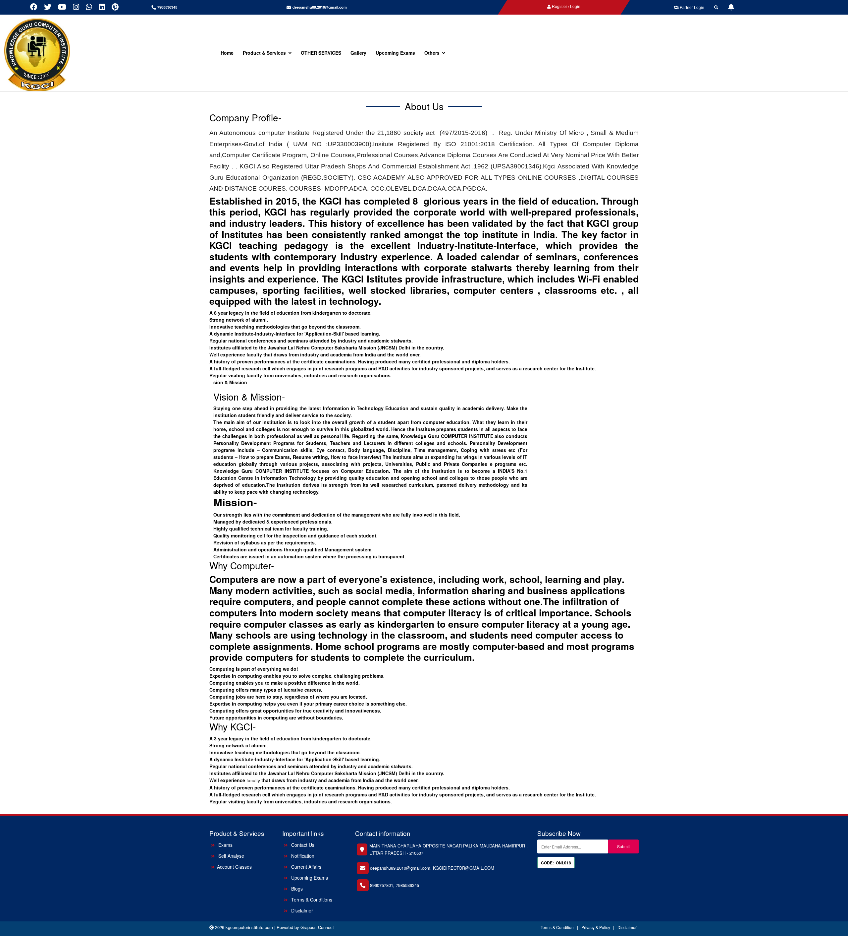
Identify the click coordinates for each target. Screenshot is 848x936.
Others (432, 52)
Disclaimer (301, 910)
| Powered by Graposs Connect (304, 927)
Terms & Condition (557, 927)
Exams (225, 845)
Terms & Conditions (311, 899)
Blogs (296, 888)
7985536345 (407, 885)
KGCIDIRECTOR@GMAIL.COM (463, 868)
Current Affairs (305, 866)
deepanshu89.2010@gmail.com (319, 7)
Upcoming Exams (395, 52)
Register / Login (565, 6)
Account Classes (234, 866)
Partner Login (691, 7)
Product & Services (264, 52)
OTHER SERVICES (321, 52)
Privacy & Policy (596, 927)
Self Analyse (230, 855)
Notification (302, 855)
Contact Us (302, 845)
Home (227, 52)
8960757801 (381, 885)
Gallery (358, 52)
